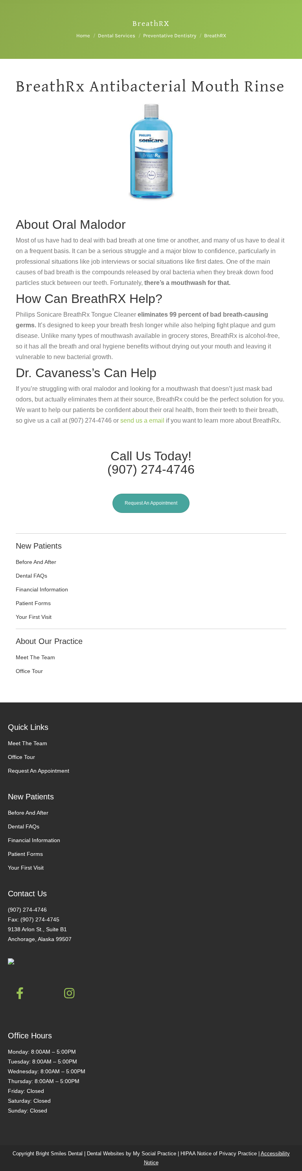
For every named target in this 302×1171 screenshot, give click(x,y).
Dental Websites (105, 1153)
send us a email (142, 420)
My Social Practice (153, 1153)
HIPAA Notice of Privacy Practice (218, 1153)
